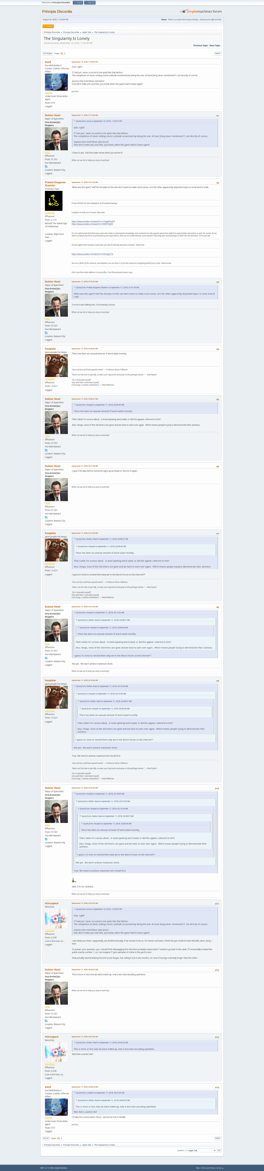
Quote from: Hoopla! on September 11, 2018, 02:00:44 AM (100, 405)
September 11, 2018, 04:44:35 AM (85, 969)
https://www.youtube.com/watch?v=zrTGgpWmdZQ (93, 221)
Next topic (214, 45)
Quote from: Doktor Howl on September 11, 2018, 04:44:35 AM (102, 1042)
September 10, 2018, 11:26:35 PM (85, 62)
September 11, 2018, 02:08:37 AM (85, 399)
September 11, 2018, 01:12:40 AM (85, 115)
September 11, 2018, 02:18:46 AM (85, 680)
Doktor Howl (52, 115)
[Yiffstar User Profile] (46, 230)
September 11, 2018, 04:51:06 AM (85, 1036)
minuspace (51, 903)
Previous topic (200, 45)
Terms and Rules (208, 1168)
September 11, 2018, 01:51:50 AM (85, 182)
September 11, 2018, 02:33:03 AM (85, 788)
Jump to (181, 1150)
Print (217, 53)
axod (48, 62)
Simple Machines (61, 1168)
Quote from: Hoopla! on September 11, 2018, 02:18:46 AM (100, 793)
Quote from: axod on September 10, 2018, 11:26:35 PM (99, 121)
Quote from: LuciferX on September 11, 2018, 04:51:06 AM (100, 1092)
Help (198, 1168)
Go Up (46, 1138)
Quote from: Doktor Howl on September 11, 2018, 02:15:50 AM (102, 686)
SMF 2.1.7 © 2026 (47, 1168)
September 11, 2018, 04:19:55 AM (85, 903)
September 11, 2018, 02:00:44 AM (85, 348)
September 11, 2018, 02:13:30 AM (85, 533)
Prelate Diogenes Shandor (55, 184)
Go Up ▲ (220, 1168)
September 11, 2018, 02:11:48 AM (85, 466)
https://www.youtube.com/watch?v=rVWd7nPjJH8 (92, 224)
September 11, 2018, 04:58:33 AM (85, 1087)
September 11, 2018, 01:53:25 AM (85, 281)
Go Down (47, 53)
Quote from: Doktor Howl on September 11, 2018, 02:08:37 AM (102, 539)
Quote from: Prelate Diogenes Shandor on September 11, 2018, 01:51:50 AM (107, 287)
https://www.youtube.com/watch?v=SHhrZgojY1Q (92, 254)
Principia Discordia (57, 11)
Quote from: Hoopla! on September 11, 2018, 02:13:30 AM (100, 612)
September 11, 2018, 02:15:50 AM (85, 606)
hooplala (50, 348)
